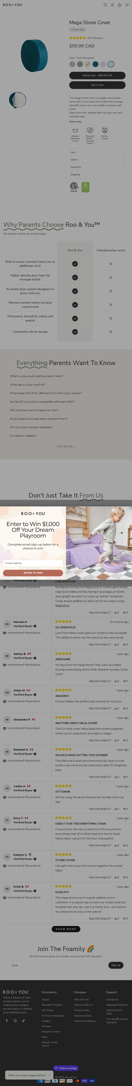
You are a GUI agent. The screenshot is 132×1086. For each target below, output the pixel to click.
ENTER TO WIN (33, 572)
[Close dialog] (130, 507)
